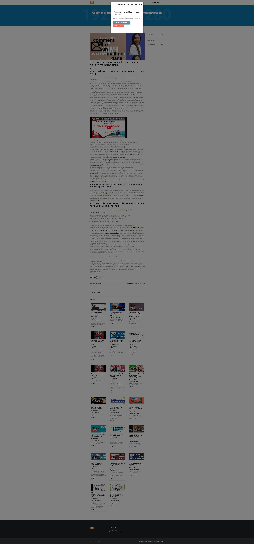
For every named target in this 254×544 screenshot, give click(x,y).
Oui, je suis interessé (121, 22)
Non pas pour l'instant (118, 25)
